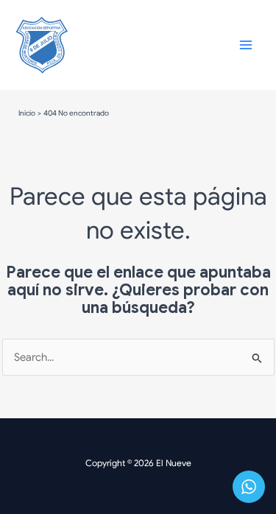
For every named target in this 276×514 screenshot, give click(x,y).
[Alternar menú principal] (245, 44)
